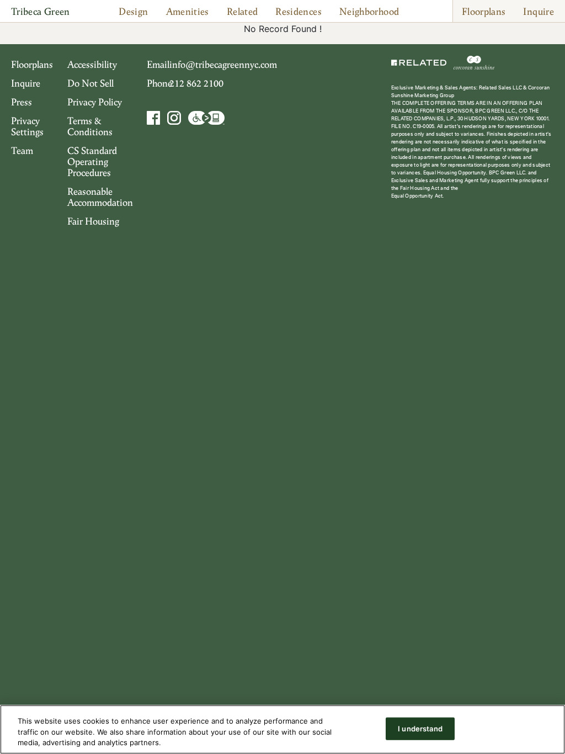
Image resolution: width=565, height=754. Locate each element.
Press (21, 101)
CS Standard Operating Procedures (92, 161)
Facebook (154, 117)
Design (133, 11)
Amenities (187, 11)
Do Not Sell (90, 82)
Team (22, 150)
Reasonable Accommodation (100, 196)
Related (242, 11)
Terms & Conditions (90, 126)
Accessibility (92, 64)
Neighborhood (369, 11)
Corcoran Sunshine (474, 62)
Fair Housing (93, 220)
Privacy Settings (27, 126)
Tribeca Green (40, 11)
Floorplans (484, 11)
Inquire (538, 11)
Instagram (174, 117)
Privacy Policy (94, 101)
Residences (298, 11)
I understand (420, 728)
